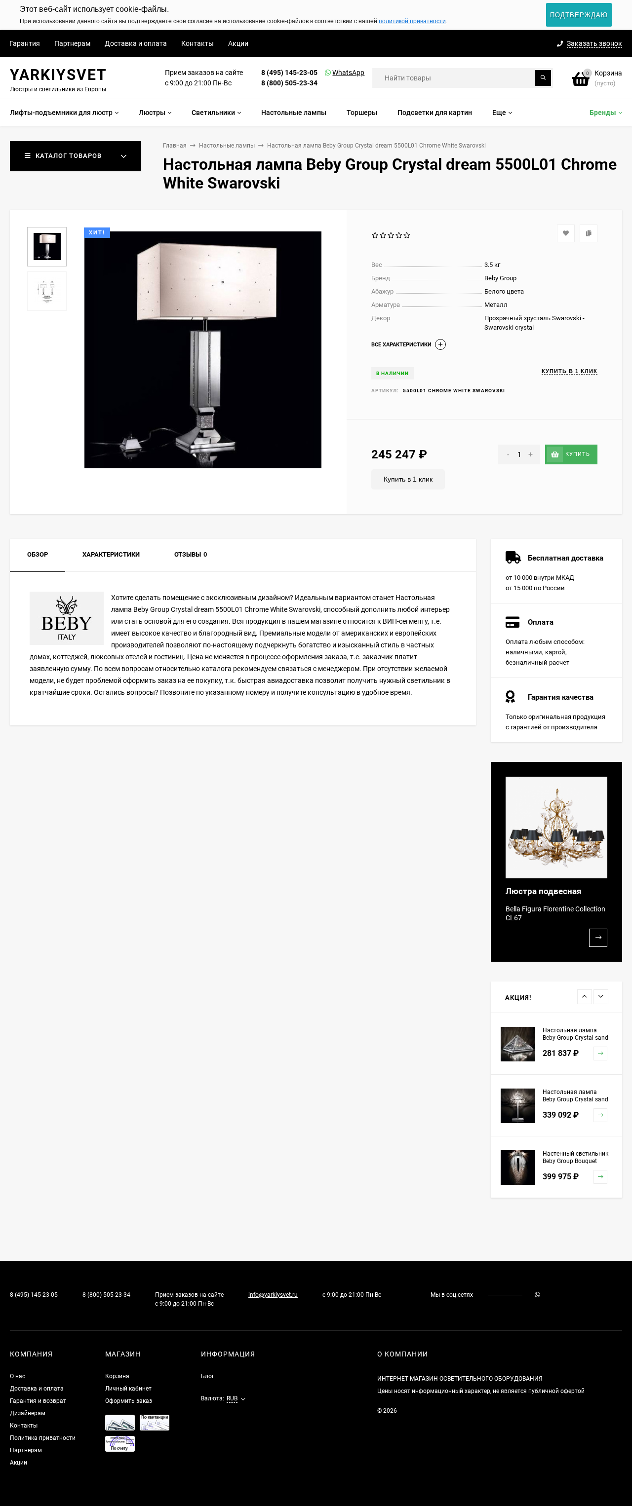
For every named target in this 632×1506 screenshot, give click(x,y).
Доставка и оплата (136, 43)
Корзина (117, 1376)
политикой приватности (412, 21)
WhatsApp (335, 72)
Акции (238, 43)
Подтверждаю (579, 15)
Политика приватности (43, 1437)
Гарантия (24, 43)
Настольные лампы (227, 145)
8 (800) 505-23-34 (289, 83)
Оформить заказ (128, 1400)
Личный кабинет (128, 1388)
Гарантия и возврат (38, 1400)
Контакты (197, 43)
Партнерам (72, 43)
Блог (207, 1376)
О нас (17, 1376)
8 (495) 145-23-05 (289, 72)
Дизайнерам (27, 1413)
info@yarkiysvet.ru (273, 1294)
